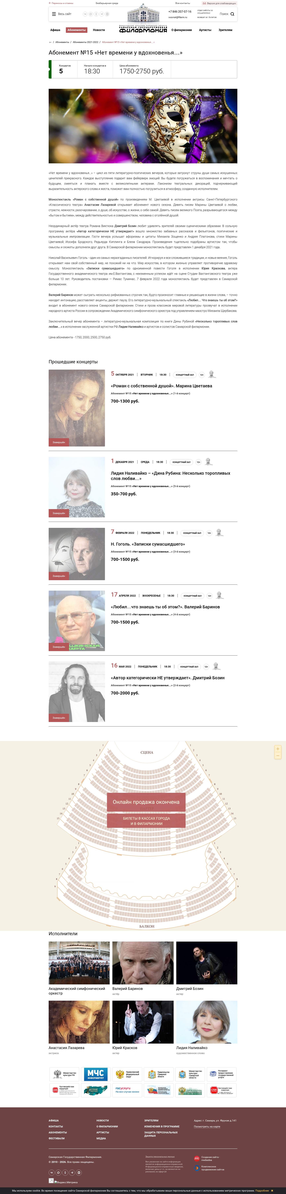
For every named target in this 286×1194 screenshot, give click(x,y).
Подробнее (262, 1190)
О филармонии (181, 30)
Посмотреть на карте (207, 1126)
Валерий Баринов (127, 989)
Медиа (101, 1138)
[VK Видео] (107, 14)
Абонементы (77, 30)
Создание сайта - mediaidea (210, 1158)
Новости (99, 30)
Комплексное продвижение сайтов (212, 1168)
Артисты (205, 30)
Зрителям (225, 30)
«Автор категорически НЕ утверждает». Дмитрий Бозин (168, 677)
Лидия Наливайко (192, 1048)
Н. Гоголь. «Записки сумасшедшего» (148, 544)
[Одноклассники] (96, 14)
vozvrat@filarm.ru (177, 17)
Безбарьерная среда (107, 3)
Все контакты (182, 3)
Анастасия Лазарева (66, 1048)
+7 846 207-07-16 (179, 11)
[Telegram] (101, 14)
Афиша (55, 30)
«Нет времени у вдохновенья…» (152, 393)
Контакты (56, 1126)
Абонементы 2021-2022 (86, 42)
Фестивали (57, 1138)
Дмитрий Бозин (189, 989)
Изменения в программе (161, 1126)
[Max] (90, 14)
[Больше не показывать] (272, 1190)
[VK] (85, 14)
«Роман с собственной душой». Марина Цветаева (161, 385)
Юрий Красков (124, 1048)
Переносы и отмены (62, 3)
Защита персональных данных (160, 1156)
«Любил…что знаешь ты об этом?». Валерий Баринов (165, 606)
